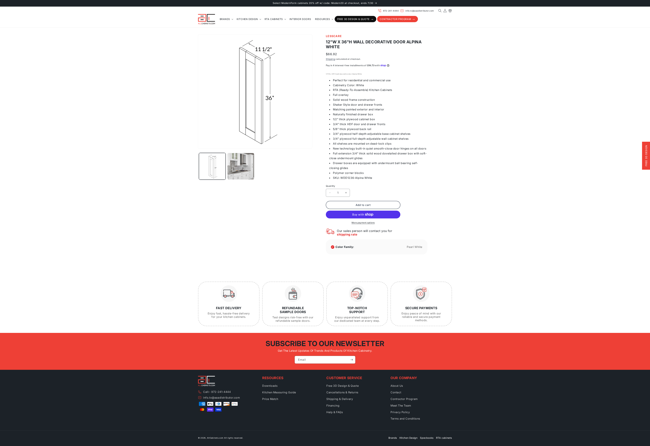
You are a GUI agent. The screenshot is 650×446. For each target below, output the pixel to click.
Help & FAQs (334, 412)
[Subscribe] (351, 360)
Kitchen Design (408, 437)
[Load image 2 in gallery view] (240, 166)
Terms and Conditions (405, 418)
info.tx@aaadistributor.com (419, 10)
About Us (397, 385)
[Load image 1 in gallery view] (212, 166)
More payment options (363, 222)
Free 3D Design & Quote (342, 385)
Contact (396, 392)
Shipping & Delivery (339, 399)
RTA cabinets (444, 437)
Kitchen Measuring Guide (279, 392)
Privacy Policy (400, 412)
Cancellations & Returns (342, 392)
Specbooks (426, 437)
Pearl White (414, 247)
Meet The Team (401, 405)
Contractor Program (404, 399)
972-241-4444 (391, 10)
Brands (392, 437)
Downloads (269, 385)
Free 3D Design (646, 155)
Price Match (270, 399)
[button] (439, 11)
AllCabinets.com (215, 438)
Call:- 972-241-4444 (217, 392)
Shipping (330, 59)
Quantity (330, 186)
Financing (332, 405)
